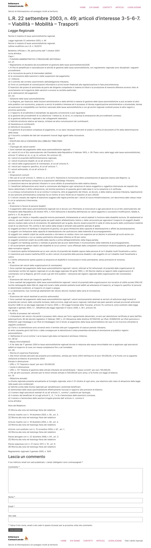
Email (11, 506)
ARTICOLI (119, 7)
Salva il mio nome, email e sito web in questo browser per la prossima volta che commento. (51, 525)
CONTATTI (107, 7)
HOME (83, 7)
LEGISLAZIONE (134, 7)
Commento (14, 467)
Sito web (12, 516)
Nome (11, 497)
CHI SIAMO (94, 7)
